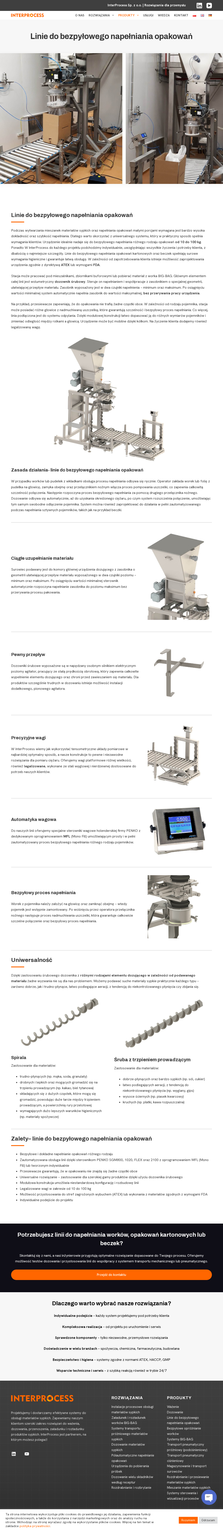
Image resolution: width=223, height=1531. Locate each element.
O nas (79, 15)
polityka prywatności (35, 1526)
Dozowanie (175, 1412)
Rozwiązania (99, 15)
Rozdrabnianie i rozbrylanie (131, 1487)
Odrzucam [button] (208, 1520)
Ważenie (173, 1407)
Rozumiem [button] (188, 1520)
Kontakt (181, 15)
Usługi (148, 15)
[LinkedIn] (199, 5)
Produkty (126, 15)
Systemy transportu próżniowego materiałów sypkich (130, 1433)
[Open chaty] (209, 1497)
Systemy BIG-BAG (180, 1439)
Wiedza (164, 15)
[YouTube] (209, 5)
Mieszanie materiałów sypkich (188, 1487)
